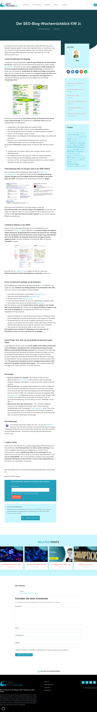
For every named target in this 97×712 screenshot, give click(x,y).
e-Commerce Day (82, 135)
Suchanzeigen (74, 162)
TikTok (84, 166)
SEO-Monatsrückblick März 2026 (75, 84)
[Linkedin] (90, 682)
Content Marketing (73, 135)
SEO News (77, 156)
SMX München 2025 (76, 160)
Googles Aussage (21, 271)
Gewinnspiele (83, 137)
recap (85, 149)
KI (81, 141)
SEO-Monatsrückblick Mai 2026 (75, 108)
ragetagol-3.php (27, 299)
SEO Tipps (82, 156)
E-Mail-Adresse (15, 487)
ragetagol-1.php (39, 294)
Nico (77, 60)
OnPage (76, 149)
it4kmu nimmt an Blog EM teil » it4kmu (29, 593)
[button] (87, 5)
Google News (75, 139)
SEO (69, 152)
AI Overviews (73, 133)
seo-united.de (24, 380)
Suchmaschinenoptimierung (74, 166)
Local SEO (69, 145)
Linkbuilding (81, 143)
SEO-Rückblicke (37, 5)
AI (67, 133)
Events (56, 5)
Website (17, 643)
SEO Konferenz (73, 154)
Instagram (78, 141)
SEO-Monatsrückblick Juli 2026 (11, 565)
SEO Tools (71, 157)
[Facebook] (94, 682)
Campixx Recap (82, 133)
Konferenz (73, 143)
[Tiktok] (86, 682)
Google (69, 139)
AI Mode (69, 133)
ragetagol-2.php (34, 296)
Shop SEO (69, 160)
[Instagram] (83, 682)
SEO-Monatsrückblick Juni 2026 (75, 90)
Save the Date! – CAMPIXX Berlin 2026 (77, 102)
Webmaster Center (13, 395)
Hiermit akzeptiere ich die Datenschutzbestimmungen (25, 493)
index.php (40, 303)
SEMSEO (48, 425)
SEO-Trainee (77, 151)
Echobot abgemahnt (36, 408)
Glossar (64, 5)
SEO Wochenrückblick (80, 158)
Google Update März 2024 (82, 139)
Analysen (78, 133)
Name (17, 628)
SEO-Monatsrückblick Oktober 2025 (76, 114)
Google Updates (72, 141)
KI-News (83, 141)
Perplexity (81, 150)
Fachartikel (26, 5)
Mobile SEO (75, 145)
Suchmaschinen (73, 164)
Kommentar (18, 606)
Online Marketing (75, 147)
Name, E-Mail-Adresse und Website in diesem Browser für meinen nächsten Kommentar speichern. (42, 650)
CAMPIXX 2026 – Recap (73, 96)
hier (27, 366)
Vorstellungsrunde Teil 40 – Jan (60, 565)
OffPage (82, 145)
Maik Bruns (17, 231)
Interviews (47, 5)
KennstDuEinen (9, 67)
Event (75, 137)
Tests (41, 286)
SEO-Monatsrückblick (45, 29)
